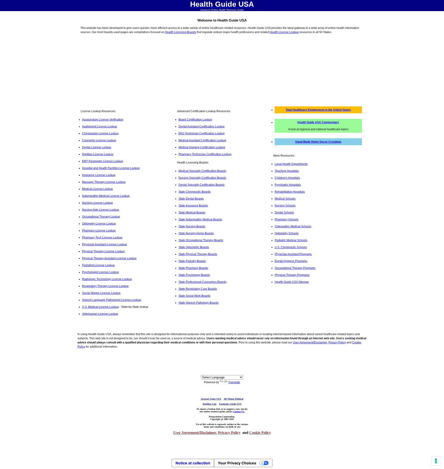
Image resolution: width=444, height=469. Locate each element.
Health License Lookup (284, 32)
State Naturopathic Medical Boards (200, 219)
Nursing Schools (285, 205)
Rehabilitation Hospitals (290, 191)
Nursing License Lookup (97, 202)
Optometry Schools (287, 233)
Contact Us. (239, 411)
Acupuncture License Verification (102, 119)
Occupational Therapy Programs (295, 268)
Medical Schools (285, 198)
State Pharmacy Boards (193, 268)
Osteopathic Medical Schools (293, 226)
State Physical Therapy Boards (198, 254)
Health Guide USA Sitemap (292, 282)
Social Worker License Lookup (101, 293)
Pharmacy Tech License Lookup (102, 237)
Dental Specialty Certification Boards (202, 184)
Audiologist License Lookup (99, 126)
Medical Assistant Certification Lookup (202, 140)
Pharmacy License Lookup (99, 230)
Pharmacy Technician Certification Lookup (205, 154)
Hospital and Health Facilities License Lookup (111, 168)
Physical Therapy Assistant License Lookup (109, 258)
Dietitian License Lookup (97, 154)
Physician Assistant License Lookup (104, 244)
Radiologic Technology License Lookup (107, 279)
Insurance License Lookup (98, 175)
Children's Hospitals (287, 177)
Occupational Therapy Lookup (101, 216)
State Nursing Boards (192, 226)
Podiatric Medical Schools (291, 240)
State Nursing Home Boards (196, 233)
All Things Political (233, 399)
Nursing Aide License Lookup (100, 209)
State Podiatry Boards (192, 261)
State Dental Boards (191, 198)
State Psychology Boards (194, 275)
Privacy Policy (337, 342)
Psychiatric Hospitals (288, 184)
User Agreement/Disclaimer (310, 342)
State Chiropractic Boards (195, 191)
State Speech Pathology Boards (199, 302)
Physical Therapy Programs (292, 275)
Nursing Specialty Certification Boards (202, 177)
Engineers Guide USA (230, 404)
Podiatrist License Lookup (98, 265)
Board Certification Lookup (195, 119)
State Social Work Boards (194, 295)
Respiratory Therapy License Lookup (105, 286)
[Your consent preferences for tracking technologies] (436, 461)
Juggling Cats (209, 404)
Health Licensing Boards (180, 32)
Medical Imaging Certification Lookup (202, 147)
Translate (234, 382)
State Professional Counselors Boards (202, 282)
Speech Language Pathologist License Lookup (111, 300)
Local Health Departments (291, 164)
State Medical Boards (192, 212)
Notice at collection (193, 463)
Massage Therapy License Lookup (104, 182)
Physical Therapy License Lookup (103, 251)
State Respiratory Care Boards (198, 288)
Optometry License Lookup (99, 223)
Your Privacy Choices (237, 463)
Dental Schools (284, 212)
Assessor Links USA (211, 399)
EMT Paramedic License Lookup (102, 161)
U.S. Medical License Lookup (100, 307)
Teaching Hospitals (287, 171)
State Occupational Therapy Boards (201, 240)
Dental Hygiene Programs (291, 261)
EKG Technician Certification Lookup (202, 133)
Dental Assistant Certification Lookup (202, 126)
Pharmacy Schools (286, 219)
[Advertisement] (222, 69)
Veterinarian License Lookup (100, 313)
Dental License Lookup (96, 147)
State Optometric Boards (194, 247)
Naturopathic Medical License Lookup (106, 195)
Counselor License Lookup (99, 140)
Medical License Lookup (97, 189)
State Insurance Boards (193, 205)
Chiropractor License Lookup (100, 133)
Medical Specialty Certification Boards (202, 171)
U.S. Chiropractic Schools (291, 247)
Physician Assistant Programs (293, 254)
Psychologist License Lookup (100, 272)
